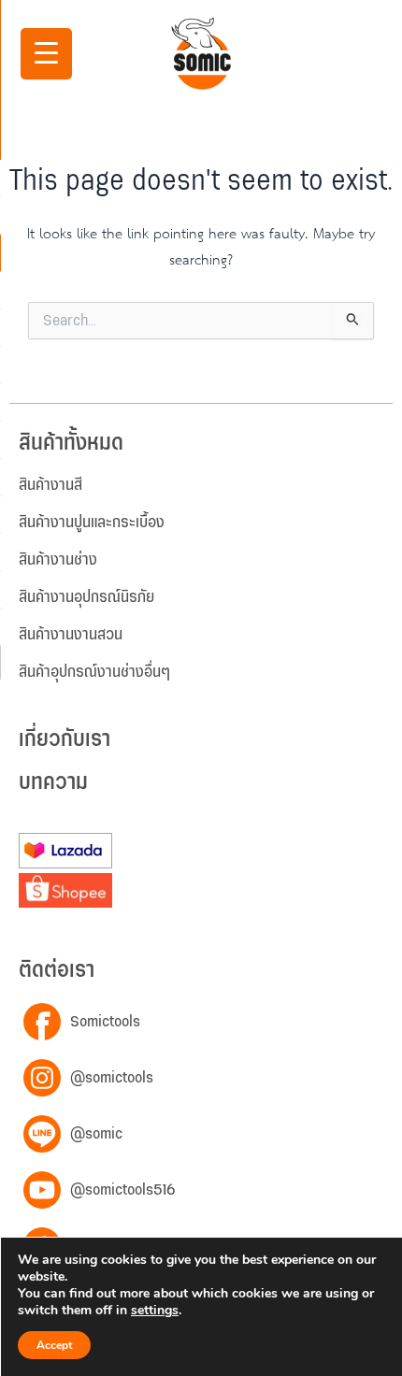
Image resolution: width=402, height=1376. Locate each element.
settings (155, 1310)
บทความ (53, 783)
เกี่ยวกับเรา (64, 740)
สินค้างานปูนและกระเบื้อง (92, 523)
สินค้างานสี (50, 485)
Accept (54, 1345)
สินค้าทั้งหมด (71, 443)
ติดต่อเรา (56, 971)
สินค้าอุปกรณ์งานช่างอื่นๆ (94, 672)
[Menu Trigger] (46, 53)
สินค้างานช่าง (58, 560)
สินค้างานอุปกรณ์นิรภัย (86, 597)
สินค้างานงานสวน (70, 635)
